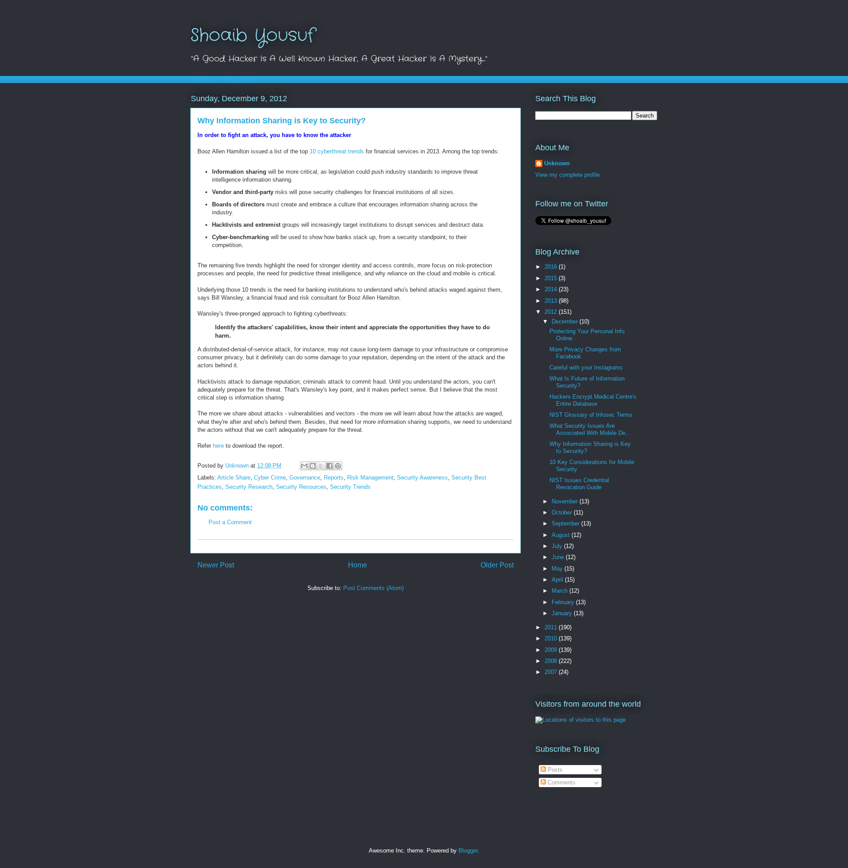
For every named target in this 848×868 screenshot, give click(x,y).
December (565, 321)
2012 (552, 311)
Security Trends (350, 486)
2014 (552, 289)
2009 (552, 650)
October (563, 512)
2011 (552, 627)
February (564, 602)
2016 (552, 266)
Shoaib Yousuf (252, 35)
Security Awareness (422, 477)
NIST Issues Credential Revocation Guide (579, 484)
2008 (552, 661)
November (565, 501)
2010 (552, 638)
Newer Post (215, 565)
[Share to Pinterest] (337, 465)
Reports (334, 477)
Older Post (497, 565)
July (558, 546)
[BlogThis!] (312, 465)
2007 (552, 672)
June (559, 557)
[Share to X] (321, 465)
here (218, 445)
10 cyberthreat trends (337, 151)
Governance (304, 477)
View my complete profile (567, 174)
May (558, 568)
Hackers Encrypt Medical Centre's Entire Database (592, 400)
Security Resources (301, 486)
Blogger (467, 850)
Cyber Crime (270, 477)
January (563, 613)
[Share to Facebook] (329, 465)
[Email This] (304, 465)
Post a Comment (230, 522)
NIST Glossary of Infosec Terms (590, 414)
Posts (554, 769)
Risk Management (370, 477)
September (566, 523)
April (558, 579)
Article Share (233, 477)
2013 (552, 300)
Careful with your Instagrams (586, 367)
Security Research (249, 486)
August (562, 535)
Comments (560, 782)
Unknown (557, 163)
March (560, 590)
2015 (552, 278)
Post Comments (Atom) (373, 588)
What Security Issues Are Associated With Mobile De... (590, 429)
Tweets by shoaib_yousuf (222, 79)
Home (357, 565)
